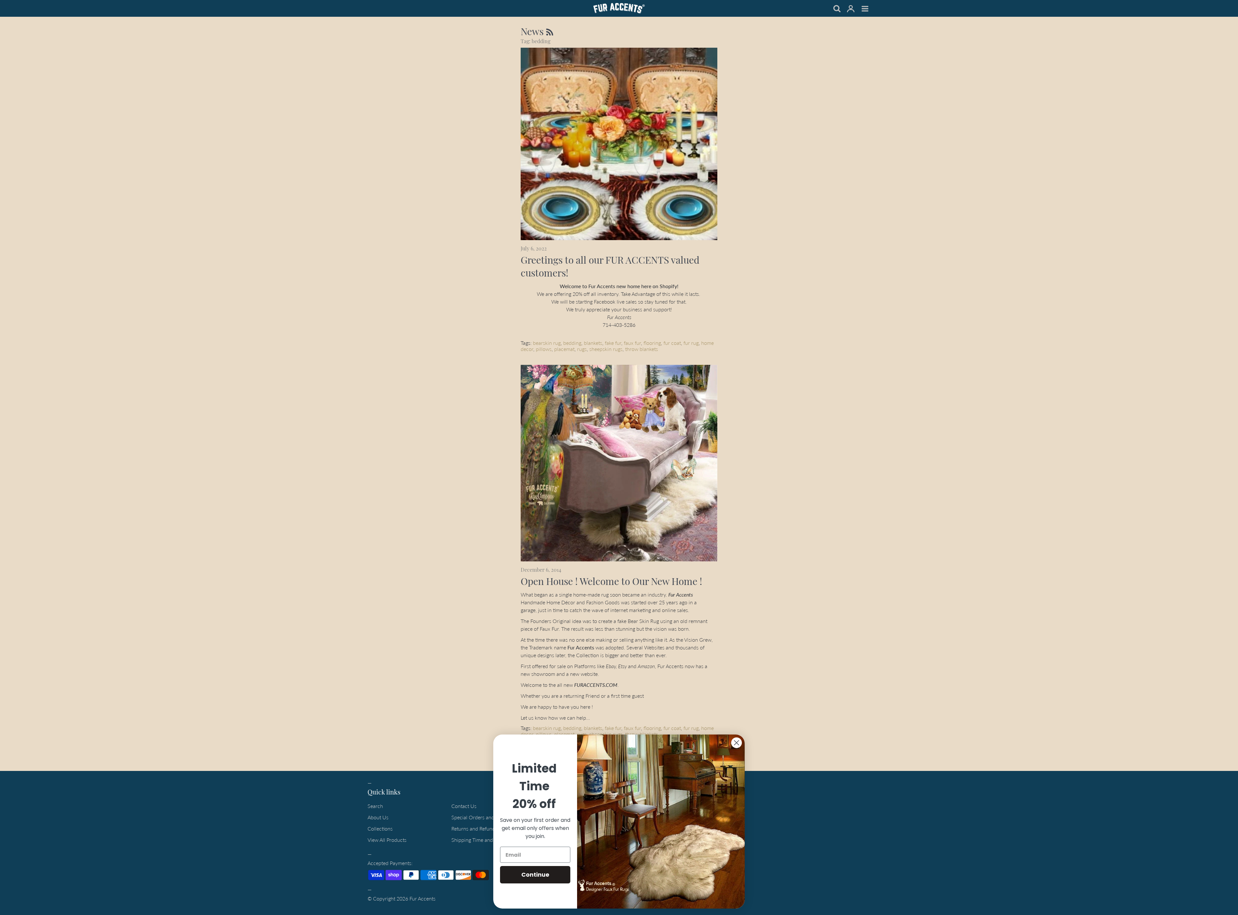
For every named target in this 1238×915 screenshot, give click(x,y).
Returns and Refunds (474, 828)
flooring (652, 343)
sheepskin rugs (606, 349)
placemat (564, 349)
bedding (572, 343)
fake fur (613, 343)
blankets (593, 343)
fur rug (691, 343)
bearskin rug (547, 343)
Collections (380, 828)
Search (375, 806)
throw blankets (641, 349)
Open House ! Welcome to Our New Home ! (611, 581)
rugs (582, 349)
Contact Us (464, 806)
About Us (378, 817)
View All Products (387, 840)
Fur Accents (422, 898)
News (533, 31)
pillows (544, 349)
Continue (535, 875)
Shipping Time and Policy (479, 840)
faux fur (632, 343)
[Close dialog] (736, 742)
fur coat (672, 343)
